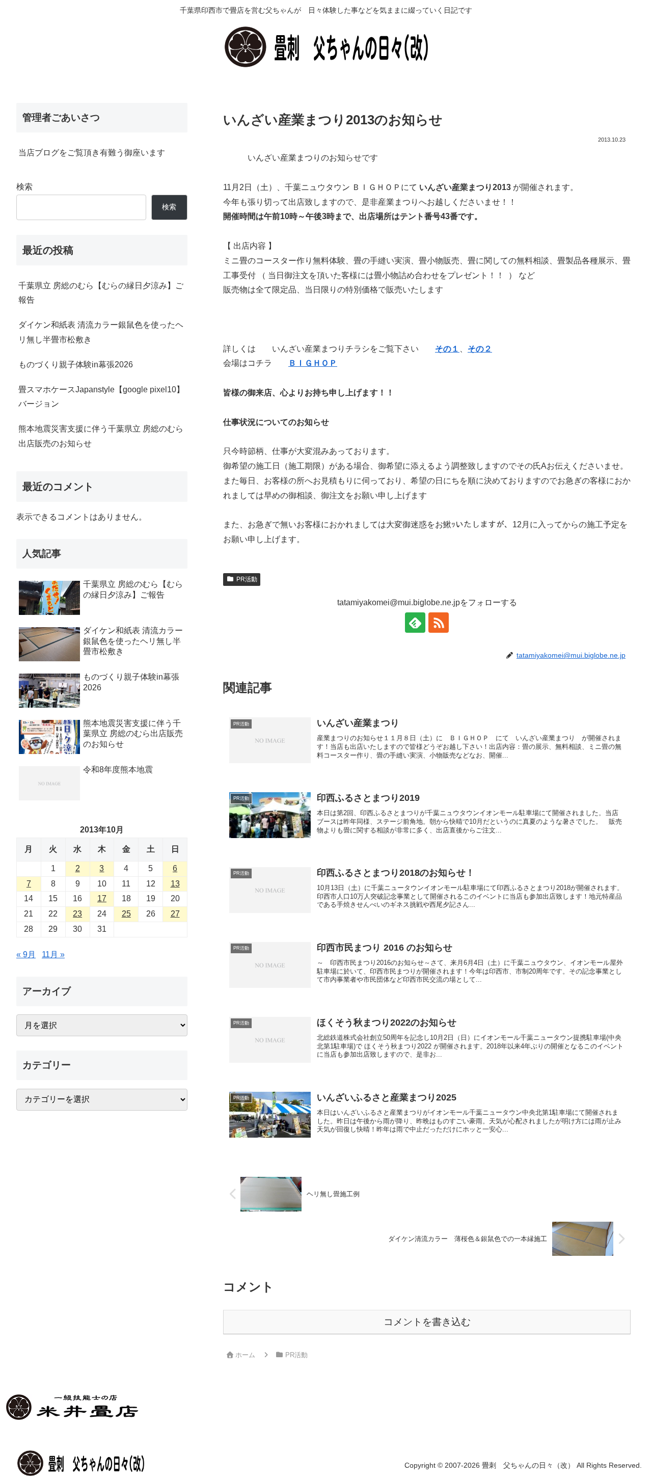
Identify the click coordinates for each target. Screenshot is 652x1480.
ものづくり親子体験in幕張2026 (75, 364)
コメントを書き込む (427, 1321)
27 (175, 913)
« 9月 (26, 954)
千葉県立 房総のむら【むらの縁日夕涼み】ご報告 (100, 293)
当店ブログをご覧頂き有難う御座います (91, 152)
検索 (24, 186)
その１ (447, 348)
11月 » (53, 954)
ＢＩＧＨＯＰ (312, 363)
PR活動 (246, 579)
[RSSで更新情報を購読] (438, 622)
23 (77, 913)
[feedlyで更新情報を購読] (415, 622)
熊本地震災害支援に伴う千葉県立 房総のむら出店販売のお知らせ (100, 436)
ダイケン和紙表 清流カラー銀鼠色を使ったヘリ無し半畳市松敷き (100, 332)
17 (101, 898)
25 (126, 913)
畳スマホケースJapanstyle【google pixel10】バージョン (101, 397)
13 (175, 883)
